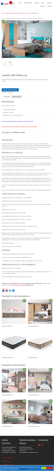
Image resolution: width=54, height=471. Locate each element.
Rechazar (49, 468)
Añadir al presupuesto (10, 90)
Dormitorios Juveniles (21, 18)
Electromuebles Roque (18, 285)
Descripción (7, 96)
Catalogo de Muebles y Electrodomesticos (16, 13)
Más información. (23, 468)
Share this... (4, 288)
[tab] (7, 96)
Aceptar (44, 468)
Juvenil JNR (29, 18)
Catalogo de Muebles (10, 18)
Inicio (3, 13)
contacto (10, 285)
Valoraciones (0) (16, 96)
